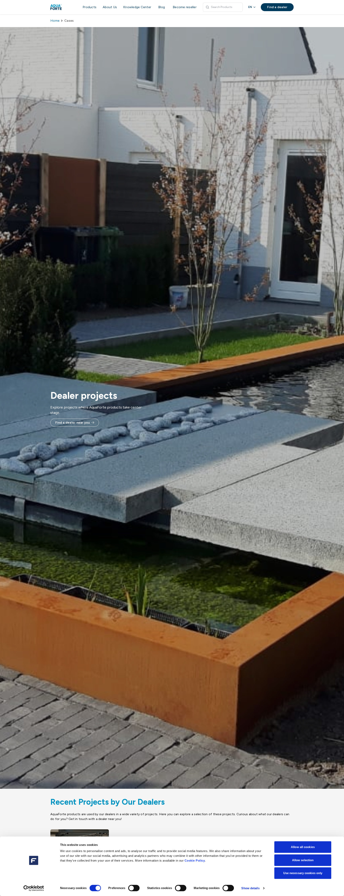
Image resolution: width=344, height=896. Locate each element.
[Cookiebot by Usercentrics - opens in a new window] (33, 888)
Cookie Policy (195, 860)
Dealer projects (83, 395)
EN (250, 7)
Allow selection (303, 860)
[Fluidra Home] (62, 7)
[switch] (134, 888)
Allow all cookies (303, 847)
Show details (250, 888)
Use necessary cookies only (302, 873)
